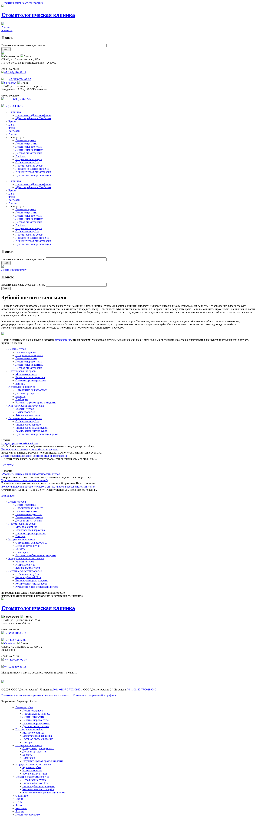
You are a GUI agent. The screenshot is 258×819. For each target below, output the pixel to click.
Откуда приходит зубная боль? (19, 443)
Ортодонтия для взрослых (31, 389)
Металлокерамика (26, 374)
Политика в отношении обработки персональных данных (36, 695)
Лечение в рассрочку (14, 269)
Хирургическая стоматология (33, 171)
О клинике (14, 111)
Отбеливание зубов (27, 162)
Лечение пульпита (26, 143)
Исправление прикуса (28, 159)
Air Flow (20, 156)
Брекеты (20, 396)
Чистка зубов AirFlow (28, 424)
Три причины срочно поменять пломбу (24, 480)
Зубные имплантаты (27, 415)
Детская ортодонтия (27, 393)
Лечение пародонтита (28, 146)
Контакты (14, 130)
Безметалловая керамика (30, 377)
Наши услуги (16, 137)
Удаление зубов (24, 408)
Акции (5, 27)
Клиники (6, 30)
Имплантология (25, 411)
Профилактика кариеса (29, 355)
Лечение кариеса (25, 140)
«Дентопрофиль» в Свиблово (33, 118)
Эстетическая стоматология (25, 418)
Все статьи (7, 464)
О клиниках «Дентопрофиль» (33, 115)
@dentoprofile (63, 339)
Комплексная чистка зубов (31, 430)
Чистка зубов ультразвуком (31, 427)
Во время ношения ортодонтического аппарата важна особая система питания (48, 486)
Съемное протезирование (30, 380)
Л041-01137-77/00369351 (67, 689)
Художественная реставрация (33, 175)
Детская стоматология (28, 152)
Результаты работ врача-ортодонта (35, 402)
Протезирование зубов (29, 165)
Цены (11, 124)
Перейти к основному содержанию (22, 2)
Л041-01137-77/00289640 (141, 689)
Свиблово (10, 82)
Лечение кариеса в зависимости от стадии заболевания (34, 455)
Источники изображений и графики (94, 695)
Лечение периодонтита (29, 149)
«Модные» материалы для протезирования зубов (30, 473)
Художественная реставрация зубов (36, 434)
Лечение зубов (17, 348)
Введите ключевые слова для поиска (23, 45)
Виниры (20, 383)
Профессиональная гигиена (32, 168)
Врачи (12, 121)
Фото (11, 127)
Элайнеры (21, 399)
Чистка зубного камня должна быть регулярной (29, 449)
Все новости (8, 495)
